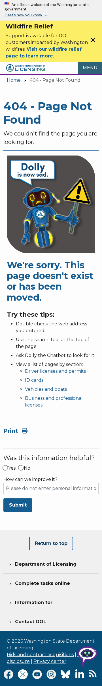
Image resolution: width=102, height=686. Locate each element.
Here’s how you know (24, 15)
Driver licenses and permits (55, 371)
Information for (30, 602)
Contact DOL (27, 621)
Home (14, 80)
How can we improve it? (30, 479)
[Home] (25, 65)
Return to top (51, 543)
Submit (18, 505)
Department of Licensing (42, 564)
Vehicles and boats (46, 389)
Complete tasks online (39, 583)
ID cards (34, 380)
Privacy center (49, 661)
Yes (12, 468)
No (27, 468)
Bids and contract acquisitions (40, 654)
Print (11, 430)
